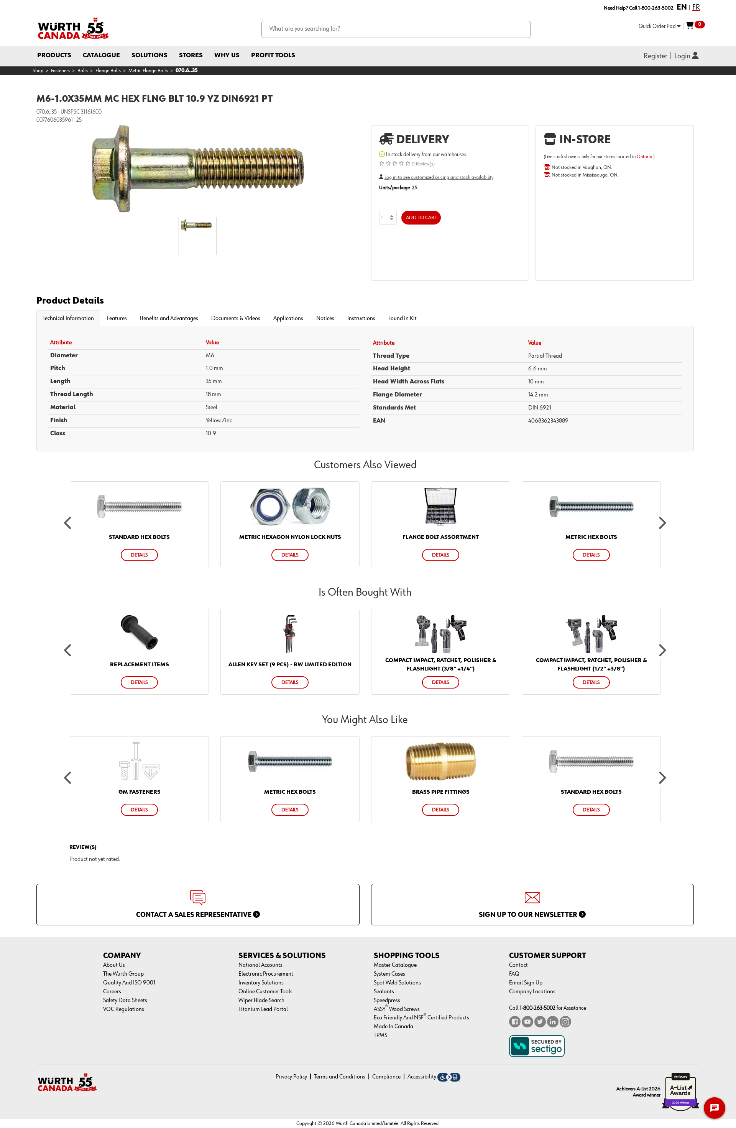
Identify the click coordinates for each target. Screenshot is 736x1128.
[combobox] (396, 29)
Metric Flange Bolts (148, 70)
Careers (112, 992)
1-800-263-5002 (537, 1008)
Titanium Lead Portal (263, 1009)
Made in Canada (393, 1027)
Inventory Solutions (261, 983)
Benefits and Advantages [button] (169, 318)
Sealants (384, 992)
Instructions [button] (361, 318)
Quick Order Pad (658, 26)
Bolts (82, 70)
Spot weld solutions (397, 983)
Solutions (149, 55)
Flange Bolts (108, 70)
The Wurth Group (123, 974)
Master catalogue (395, 965)
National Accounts (260, 965)
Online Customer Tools (265, 992)
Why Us (227, 55)
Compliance (386, 1077)
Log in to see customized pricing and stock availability (438, 177)
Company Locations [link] (532, 992)
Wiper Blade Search (261, 1001)
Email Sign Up (525, 983)
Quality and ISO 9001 (129, 983)
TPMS (380, 1035)
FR (696, 7)
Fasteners (60, 70)
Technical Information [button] (68, 318)
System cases (389, 974)
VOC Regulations (123, 1009)
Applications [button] (288, 318)
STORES (191, 55)
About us (114, 965)
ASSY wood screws (397, 1009)
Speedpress (387, 1001)
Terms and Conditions (339, 1077)
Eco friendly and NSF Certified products (421, 1018)
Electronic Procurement (265, 974)
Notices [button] (325, 318)
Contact (518, 965)
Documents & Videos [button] (235, 318)
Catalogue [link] (101, 55)
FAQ (514, 974)
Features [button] (117, 318)
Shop (38, 70)
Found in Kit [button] (402, 318)
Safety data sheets (125, 1001)
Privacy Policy (291, 1077)
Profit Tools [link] (273, 55)
